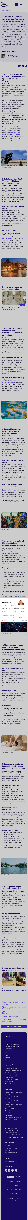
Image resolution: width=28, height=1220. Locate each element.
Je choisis (14, 620)
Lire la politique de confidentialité (8, 615)
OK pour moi (23, 620)
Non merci (4, 620)
